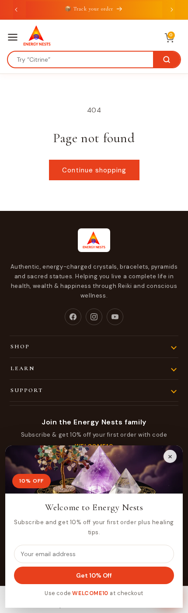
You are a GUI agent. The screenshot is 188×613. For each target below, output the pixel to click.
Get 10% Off (94, 575)
